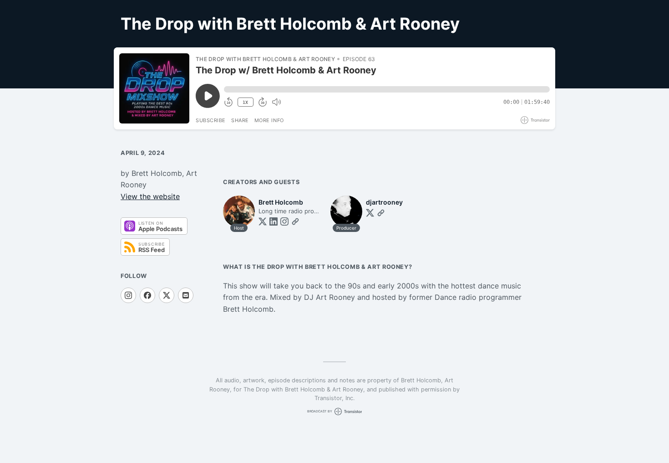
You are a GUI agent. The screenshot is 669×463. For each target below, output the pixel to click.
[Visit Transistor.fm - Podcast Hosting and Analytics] (535, 120)
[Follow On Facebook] (147, 295)
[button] (387, 89)
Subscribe (211, 120)
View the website (150, 196)
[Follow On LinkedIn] (273, 221)
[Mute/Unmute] (276, 102)
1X (245, 102)
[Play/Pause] (154, 88)
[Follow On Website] (295, 221)
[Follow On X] (166, 295)
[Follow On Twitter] (262, 221)
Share (240, 120)
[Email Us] (185, 295)
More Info (269, 120)
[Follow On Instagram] (128, 295)
